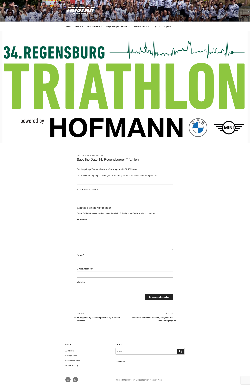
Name (80, 254)
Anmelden (69, 350)
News (68, 26)
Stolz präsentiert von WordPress (149, 379)
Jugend (167, 26)
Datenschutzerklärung (124, 379)
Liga (156, 26)
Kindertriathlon (140, 26)
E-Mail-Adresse (85, 268)
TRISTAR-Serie (93, 26)
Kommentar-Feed (72, 360)
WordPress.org (71, 365)
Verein (78, 26)
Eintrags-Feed (71, 355)
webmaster (97, 155)
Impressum (120, 361)
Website (81, 282)
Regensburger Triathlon (116, 26)
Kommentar (83, 219)
